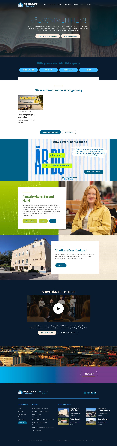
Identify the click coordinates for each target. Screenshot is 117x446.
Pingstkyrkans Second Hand (40, 408)
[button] (44, 4)
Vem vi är (20, 411)
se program (69, 132)
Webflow (59, 440)
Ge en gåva (22, 422)
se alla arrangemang (50, 132)
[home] (28, 4)
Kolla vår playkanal (68, 333)
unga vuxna (68, 70)
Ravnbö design (27, 440)
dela (43, 221)
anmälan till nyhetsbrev (89, 373)
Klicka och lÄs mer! (93, 172)
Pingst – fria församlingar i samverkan (43, 419)
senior (88, 70)
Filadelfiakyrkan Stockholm (72, 440)
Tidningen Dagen (37, 430)
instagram (49, 381)
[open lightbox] (58, 308)
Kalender (20, 417)
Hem (19, 408)
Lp (52, 221)
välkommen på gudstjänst (47, 36)
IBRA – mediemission (38, 425)
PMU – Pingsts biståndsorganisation (42, 427)
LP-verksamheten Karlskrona (40, 411)
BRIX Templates (46, 440)
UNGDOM (48, 70)
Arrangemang (22, 414)
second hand (29, 221)
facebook (38, 381)
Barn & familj (28, 70)
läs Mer (60, 265)
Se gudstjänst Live (47, 333)
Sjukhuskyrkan (36, 417)
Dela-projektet (36, 414)
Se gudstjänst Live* (70, 36)
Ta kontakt (21, 419)
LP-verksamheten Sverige (39, 422)
